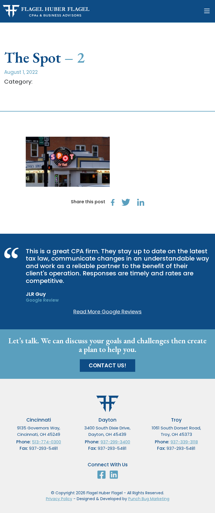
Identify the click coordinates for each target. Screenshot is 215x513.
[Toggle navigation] (208, 11)
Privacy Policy (59, 499)
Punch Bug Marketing (148, 499)
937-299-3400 (115, 442)
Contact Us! (107, 365)
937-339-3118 (184, 442)
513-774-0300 (46, 442)
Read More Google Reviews (107, 311)
